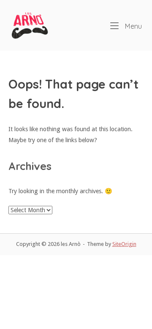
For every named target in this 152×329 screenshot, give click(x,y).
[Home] (29, 25)
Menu (132, 26)
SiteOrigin (124, 244)
